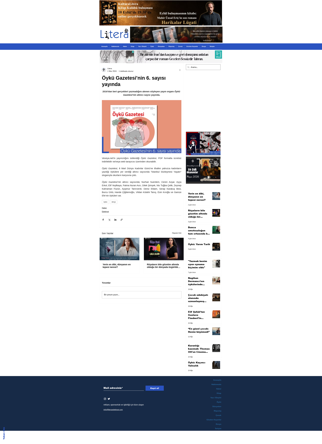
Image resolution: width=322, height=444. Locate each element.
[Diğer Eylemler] (179, 69)
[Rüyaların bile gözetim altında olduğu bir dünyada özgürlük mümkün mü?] (164, 249)
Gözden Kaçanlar (214, 420)
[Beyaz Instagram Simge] (105, 398)
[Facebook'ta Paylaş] (103, 219)
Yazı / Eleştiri (215, 398)
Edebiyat (105, 212)
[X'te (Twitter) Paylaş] (109, 219)
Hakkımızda (216, 384)
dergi (114, 202)
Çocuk (218, 415)
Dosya (218, 424)
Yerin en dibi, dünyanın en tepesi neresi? (117, 265)
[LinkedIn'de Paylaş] (115, 219)
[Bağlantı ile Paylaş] (121, 219)
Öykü (219, 402)
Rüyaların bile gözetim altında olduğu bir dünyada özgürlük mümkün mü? (163, 266)
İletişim (218, 428)
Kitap (219, 393)
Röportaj (217, 411)
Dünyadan (216, 406)
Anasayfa (217, 380)
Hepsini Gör (177, 233)
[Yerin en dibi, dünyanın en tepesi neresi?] (119, 249)
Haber (104, 208)
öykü (105, 202)
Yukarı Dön (4, 433)
